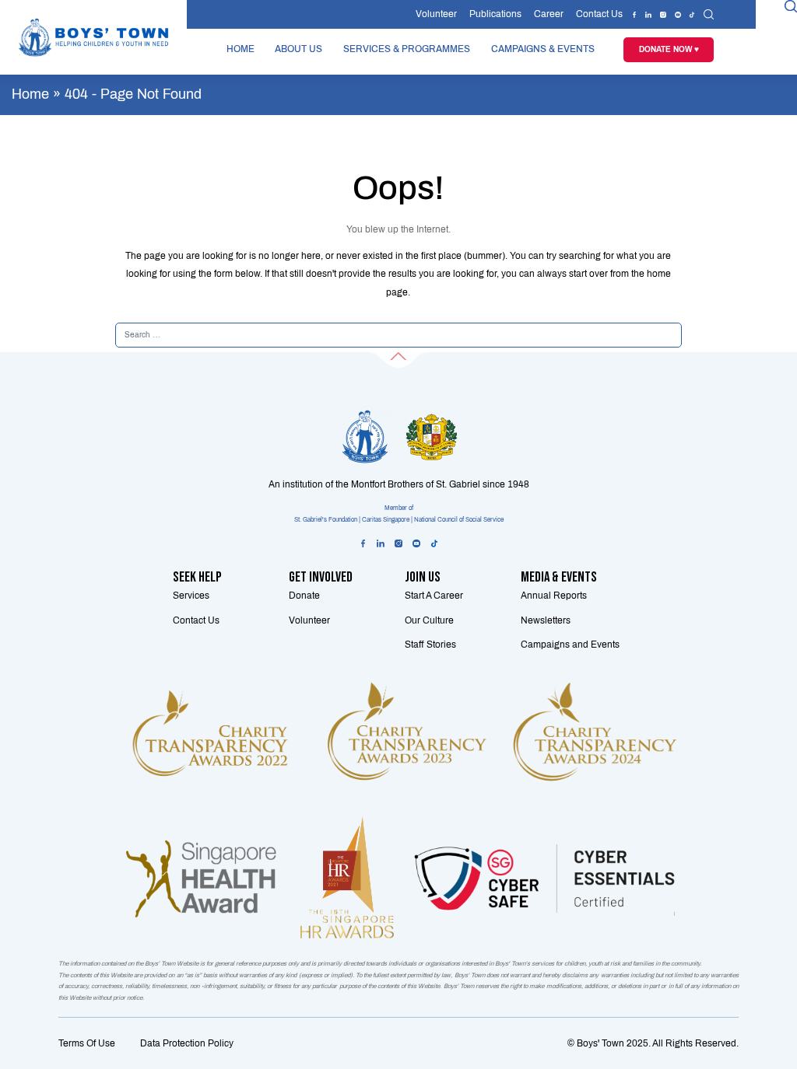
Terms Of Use (86, 1043)
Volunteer (436, 14)
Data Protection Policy (186, 1043)
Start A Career (434, 595)
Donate (304, 595)
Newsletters (546, 620)
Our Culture (429, 620)
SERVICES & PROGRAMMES (406, 49)
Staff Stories (430, 644)
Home (30, 94)
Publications (495, 14)
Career (549, 14)
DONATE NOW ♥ (669, 50)
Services (191, 595)
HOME (240, 49)
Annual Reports (554, 595)
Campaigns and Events (570, 644)
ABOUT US (298, 49)
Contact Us (599, 14)
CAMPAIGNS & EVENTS (543, 49)
